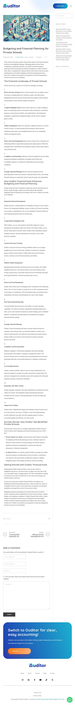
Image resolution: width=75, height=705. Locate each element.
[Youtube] (40, 680)
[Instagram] (23, 680)
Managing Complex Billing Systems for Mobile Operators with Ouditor (63, 37)
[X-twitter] (52, 680)
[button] (69, 699)
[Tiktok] (46, 680)
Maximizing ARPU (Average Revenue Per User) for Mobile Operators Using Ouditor (64, 31)
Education (39, 57)
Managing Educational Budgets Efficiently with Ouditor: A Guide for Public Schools (64, 57)
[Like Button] (45, 57)
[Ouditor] (11, 5)
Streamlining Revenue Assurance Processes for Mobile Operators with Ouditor (64, 44)
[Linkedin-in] (29, 680)
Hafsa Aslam (20, 57)
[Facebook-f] (34, 680)
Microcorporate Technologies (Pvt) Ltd (51, 699)
